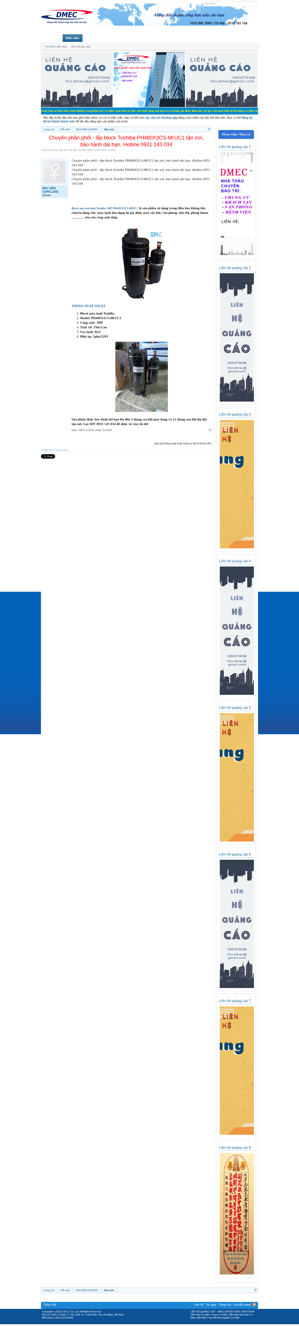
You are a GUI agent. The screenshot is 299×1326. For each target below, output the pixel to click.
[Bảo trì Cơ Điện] (161, 1322)
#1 (210, 430)
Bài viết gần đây (80, 46)
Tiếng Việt (49, 1304)
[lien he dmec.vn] (77, 106)
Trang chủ (51, 38)
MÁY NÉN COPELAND (94, 150)
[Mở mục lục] (209, 129)
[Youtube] (167, 1322)
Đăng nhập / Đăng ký (236, 134)
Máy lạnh (63, 150)
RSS (254, 1304)
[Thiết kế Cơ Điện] (154, 1322)
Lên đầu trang (242, 1304)
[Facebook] (140, 1322)
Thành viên (94, 38)
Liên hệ (198, 1304)
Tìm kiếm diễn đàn (56, 46)
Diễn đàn (72, 38)
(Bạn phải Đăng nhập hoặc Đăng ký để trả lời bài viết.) (183, 443)
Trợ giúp (211, 1304)
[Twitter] (148, 1322)
